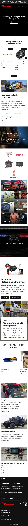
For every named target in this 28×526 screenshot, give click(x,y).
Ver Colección (15, 297)
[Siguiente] (26, 58)
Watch (15, 22)
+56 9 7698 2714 (6, 512)
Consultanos (5, 411)
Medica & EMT (14, 43)
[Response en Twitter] (20, 503)
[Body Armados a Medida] (14, 390)
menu (3, 479)
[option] (20, 60)
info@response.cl (6, 519)
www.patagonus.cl (13, 468)
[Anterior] (2, 58)
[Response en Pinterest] (23, 503)
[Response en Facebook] (18, 503)
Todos (14, 76)
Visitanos (5, 472)
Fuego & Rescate (14, 41)
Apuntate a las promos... (11, 483)
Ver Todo (5, 297)
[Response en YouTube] (26, 505)
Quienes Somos (7, 498)
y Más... (4, 123)
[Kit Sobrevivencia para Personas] (14, 454)
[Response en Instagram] (26, 503)
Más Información (6, 443)
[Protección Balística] (14, 422)
